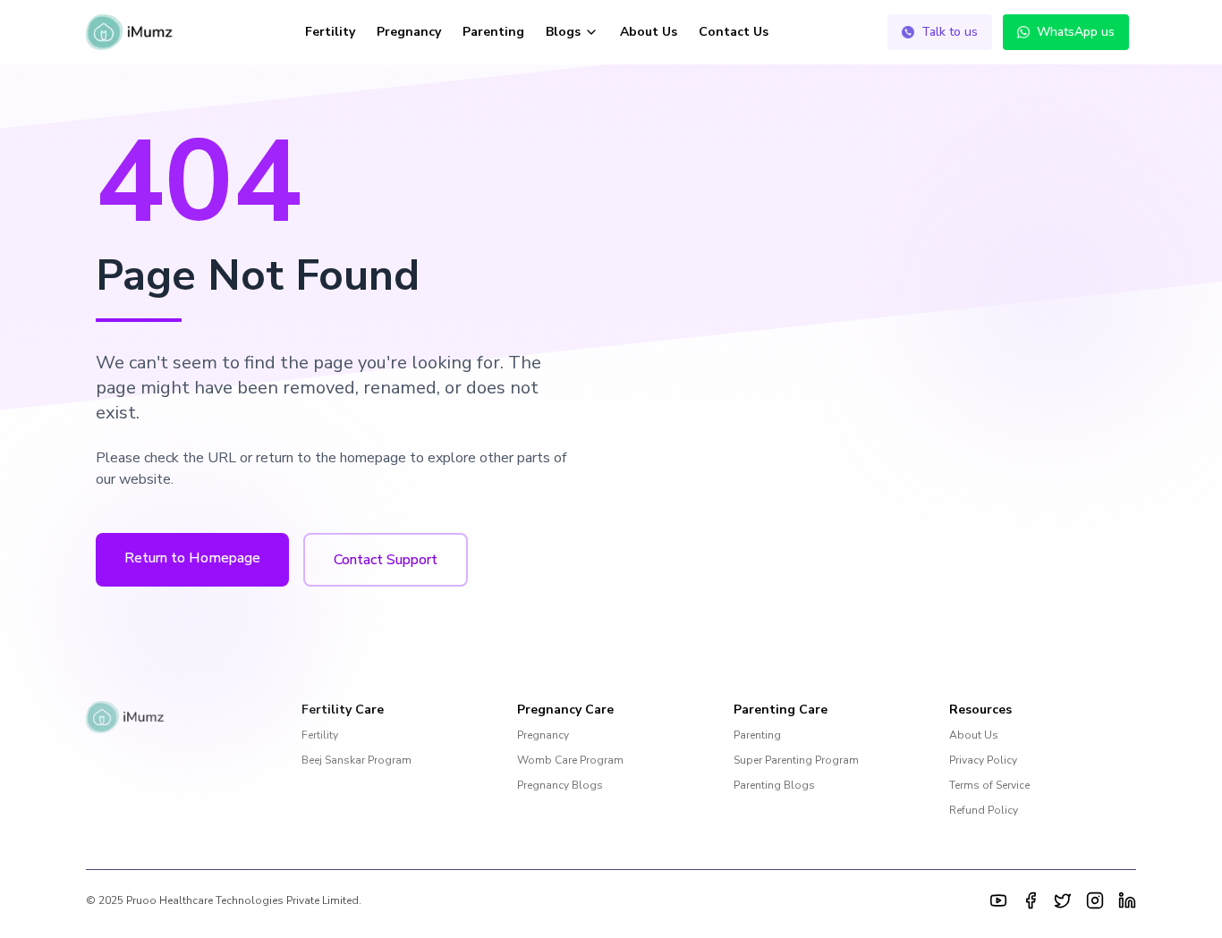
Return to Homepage (192, 558)
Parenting (493, 31)
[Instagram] (1095, 900)
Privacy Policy (983, 760)
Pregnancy (409, 31)
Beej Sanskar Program (356, 760)
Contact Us (733, 31)
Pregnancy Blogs (560, 785)
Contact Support (385, 560)
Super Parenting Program (796, 760)
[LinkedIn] (1127, 900)
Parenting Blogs (774, 785)
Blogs (563, 31)
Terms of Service (989, 785)
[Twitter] (1063, 900)
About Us (648, 31)
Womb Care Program (570, 760)
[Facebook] (1031, 900)
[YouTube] (998, 900)
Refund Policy (983, 810)
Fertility (330, 31)
